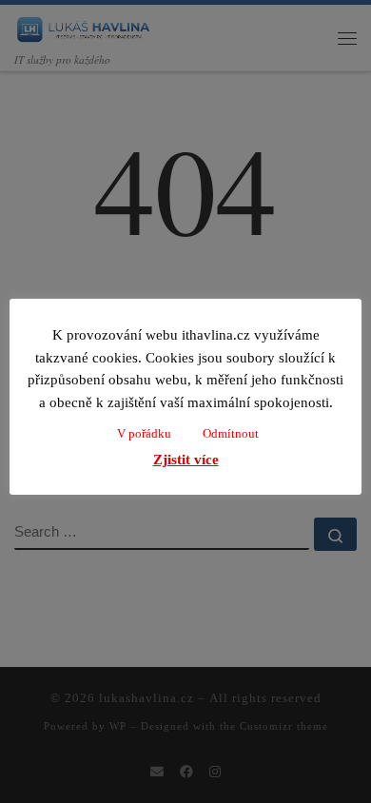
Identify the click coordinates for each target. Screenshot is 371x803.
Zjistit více (186, 459)
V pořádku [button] (144, 433)
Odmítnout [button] (231, 433)
